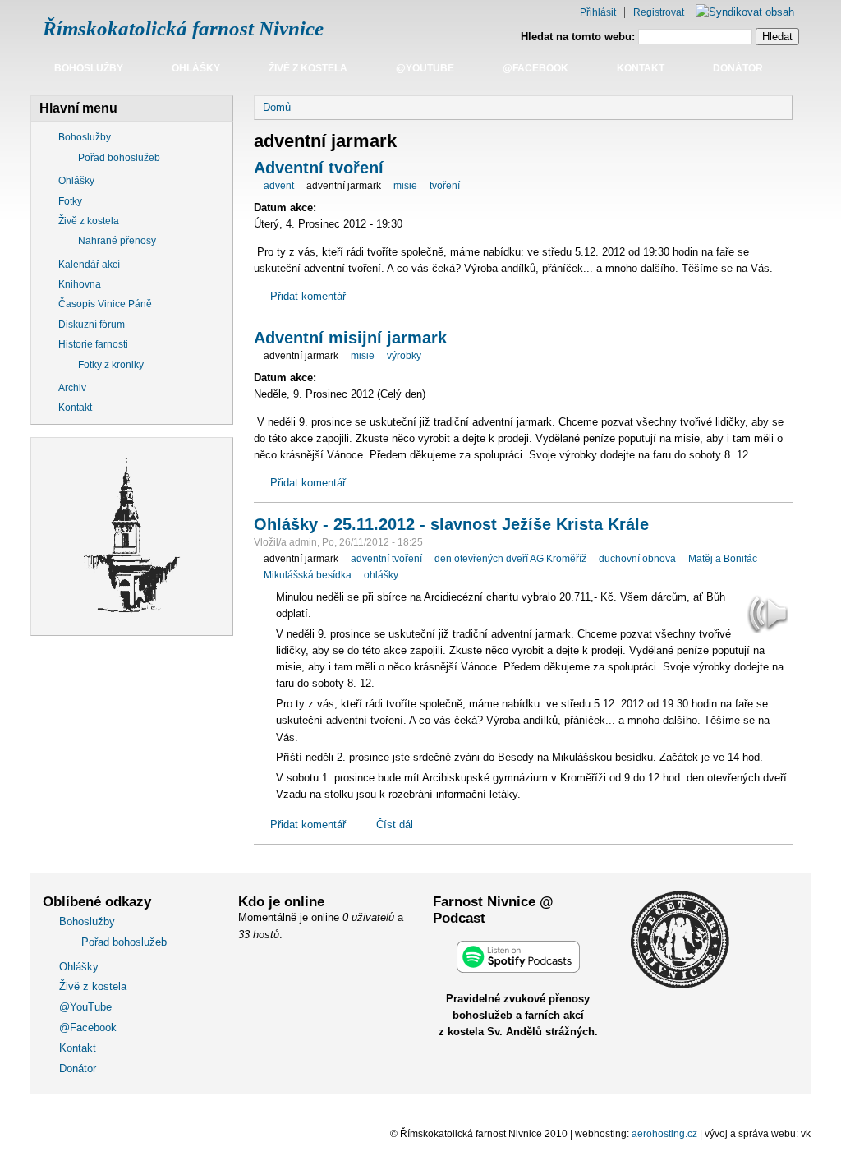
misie (405, 185)
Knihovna (79, 284)
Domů (277, 107)
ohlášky (381, 575)
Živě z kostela (308, 68)
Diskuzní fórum (91, 324)
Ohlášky (196, 68)
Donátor (738, 68)
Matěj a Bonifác (722, 558)
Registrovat (658, 12)
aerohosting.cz (664, 1134)
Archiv (72, 388)
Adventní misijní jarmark (350, 338)
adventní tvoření (386, 558)
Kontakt (640, 68)
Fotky (70, 201)
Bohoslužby (88, 68)
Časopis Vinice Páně (105, 304)
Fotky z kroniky (111, 365)
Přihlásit (598, 12)
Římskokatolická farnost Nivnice (183, 28)
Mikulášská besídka (308, 575)
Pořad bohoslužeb (119, 158)
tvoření (445, 185)
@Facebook (535, 68)
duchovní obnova (637, 558)
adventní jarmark (343, 185)
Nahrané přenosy (117, 240)
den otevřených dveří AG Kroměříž (510, 558)
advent (279, 185)
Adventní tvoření (319, 168)
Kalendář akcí (89, 264)
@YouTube (425, 68)
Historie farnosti (93, 344)
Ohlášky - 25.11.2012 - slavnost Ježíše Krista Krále (451, 524)
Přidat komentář (308, 296)
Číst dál (394, 824)
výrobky (404, 356)
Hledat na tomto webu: (579, 36)
